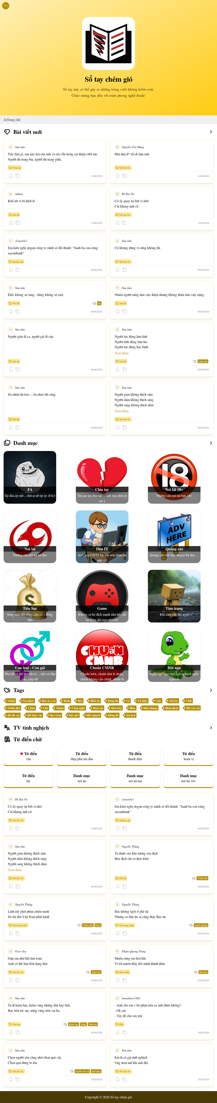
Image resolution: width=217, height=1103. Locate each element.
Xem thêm (122, 353)
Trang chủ (13, 119)
